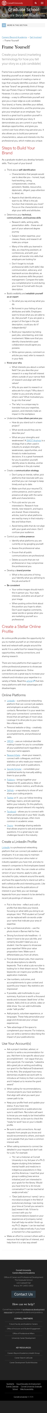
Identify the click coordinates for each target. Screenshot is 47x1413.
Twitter (10, 798)
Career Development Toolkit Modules (23, 1363)
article (29, 681)
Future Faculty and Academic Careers (23, 1324)
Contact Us (23, 1294)
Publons (11, 779)
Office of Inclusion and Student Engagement (23, 1329)
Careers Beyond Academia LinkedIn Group (24, 1353)
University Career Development (23, 1338)
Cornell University (20, 1397)
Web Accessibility (26, 1389)
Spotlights (10, 1384)
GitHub (10, 790)
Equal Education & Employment (28, 1384)
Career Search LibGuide (23, 1358)
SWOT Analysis (34, 440)
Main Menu (42, 3)
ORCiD (10, 741)
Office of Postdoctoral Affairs (23, 1333)
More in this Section (17, 25)
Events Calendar (12, 1387)
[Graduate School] (23, 9)
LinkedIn (11, 700)
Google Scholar (14, 769)
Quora (10, 825)
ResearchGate (13, 755)
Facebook (11, 811)
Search (36, 3)
